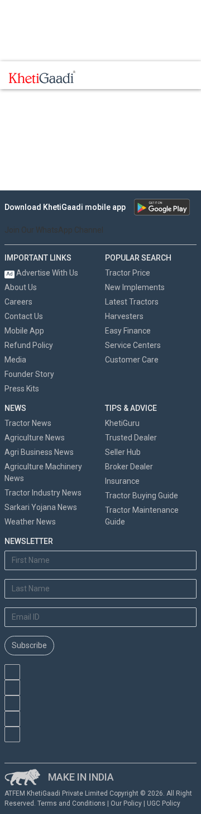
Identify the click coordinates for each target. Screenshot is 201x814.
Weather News (30, 521)
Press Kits (21, 388)
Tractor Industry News (43, 492)
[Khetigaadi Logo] (42, 77)
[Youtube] (12, 672)
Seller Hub (123, 452)
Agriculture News (34, 437)
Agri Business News (39, 452)
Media (15, 359)
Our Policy (126, 803)
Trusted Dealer (131, 437)
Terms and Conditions (71, 803)
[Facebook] (12, 687)
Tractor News (27, 423)
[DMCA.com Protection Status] (60, 747)
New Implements (135, 287)
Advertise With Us (42, 272)
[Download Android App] (162, 207)
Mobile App (24, 330)
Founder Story (29, 374)
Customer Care (132, 359)
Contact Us (23, 316)
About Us (20, 287)
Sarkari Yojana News (40, 507)
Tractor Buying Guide (141, 495)
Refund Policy (28, 345)
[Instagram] (12, 703)
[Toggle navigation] (99, 77)
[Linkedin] (12, 734)
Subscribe (29, 645)
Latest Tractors (132, 301)
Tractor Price (127, 272)
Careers (18, 301)
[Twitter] (12, 719)
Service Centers (133, 345)
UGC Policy (163, 803)
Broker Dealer (129, 466)
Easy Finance (128, 330)
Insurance (122, 481)
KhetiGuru (122, 423)
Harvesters (124, 316)
